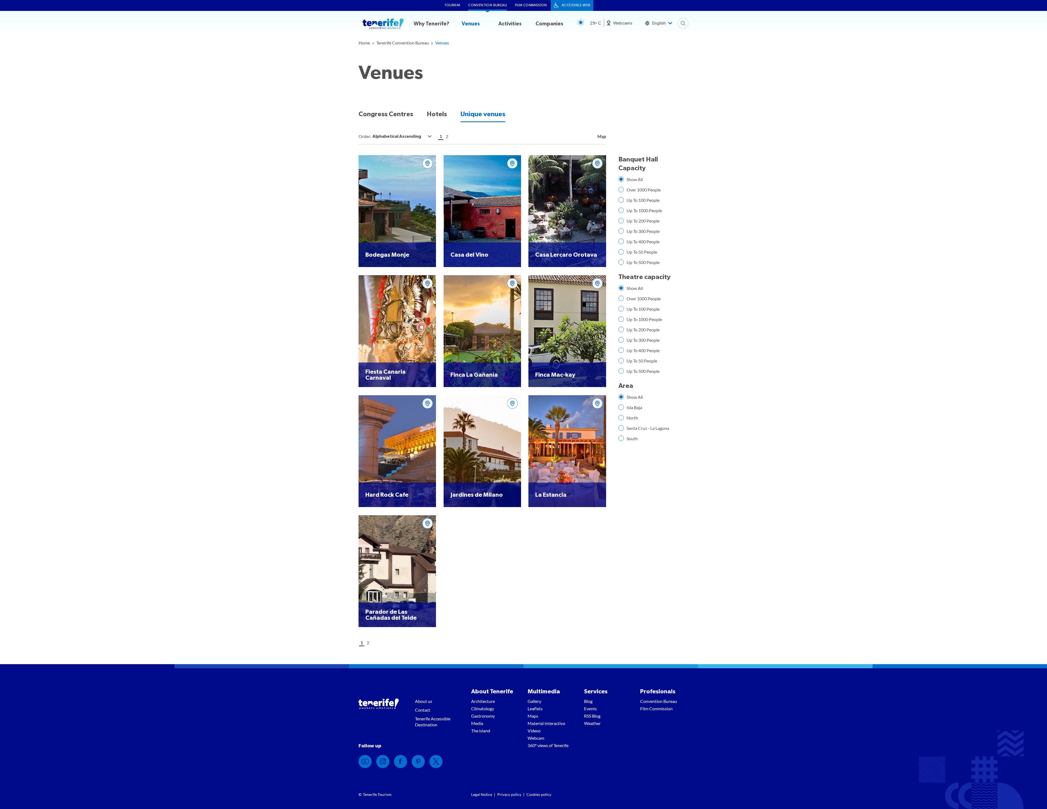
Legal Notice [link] (481, 794)
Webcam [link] (536, 738)
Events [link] (590, 708)
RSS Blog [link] (592, 715)
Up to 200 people (643, 220)
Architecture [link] (483, 701)
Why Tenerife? (431, 23)
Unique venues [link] (483, 114)
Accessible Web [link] (576, 5)
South (632, 438)
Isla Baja (634, 407)
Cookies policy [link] (538, 794)
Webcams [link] (622, 23)
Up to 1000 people (644, 210)
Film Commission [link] (531, 5)
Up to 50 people (642, 251)
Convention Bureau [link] (487, 5)
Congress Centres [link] (386, 114)
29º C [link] (595, 23)
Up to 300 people (643, 231)
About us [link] (423, 701)
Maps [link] (533, 715)
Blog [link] (588, 701)
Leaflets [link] (535, 708)
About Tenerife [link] (492, 691)
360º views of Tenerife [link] (548, 745)
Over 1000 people (644, 189)
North (632, 417)
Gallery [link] (534, 701)
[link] (364, 42)
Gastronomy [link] (483, 715)
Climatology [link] (482, 708)
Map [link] (601, 136)
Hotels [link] (437, 114)
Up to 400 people (643, 241)
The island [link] (480, 730)
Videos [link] (534, 730)
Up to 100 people (643, 200)
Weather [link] (592, 723)
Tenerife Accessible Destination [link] (432, 721)
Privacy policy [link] (509, 794)
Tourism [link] (452, 5)
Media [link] (477, 723)
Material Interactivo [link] (546, 723)
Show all (635, 179)
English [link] (659, 23)
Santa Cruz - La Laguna (648, 428)
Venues (471, 23)
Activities (510, 23)
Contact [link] (422, 709)
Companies (549, 23)
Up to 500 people (643, 262)
